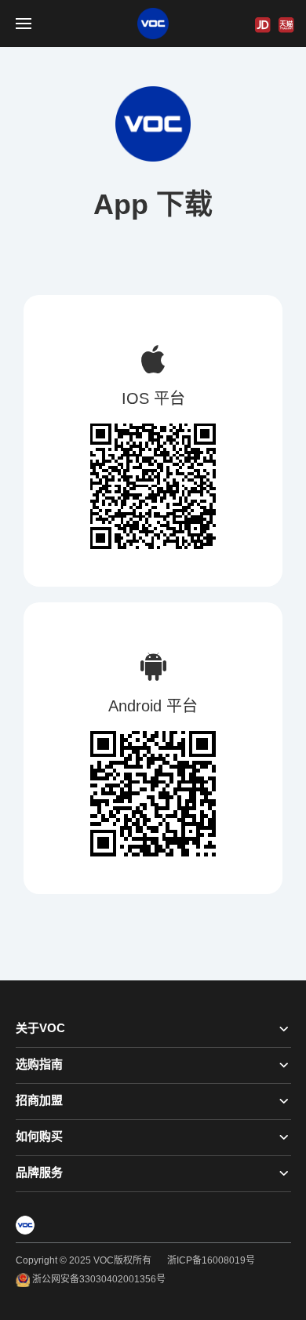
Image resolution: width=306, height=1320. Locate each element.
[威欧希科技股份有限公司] (153, 23)
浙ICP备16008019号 (211, 1260)
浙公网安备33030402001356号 (98, 1279)
